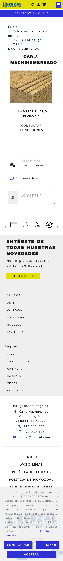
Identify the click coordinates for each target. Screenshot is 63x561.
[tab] (31, 178)
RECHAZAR (47, 545)
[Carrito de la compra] (44, 4)
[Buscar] (33, 4)
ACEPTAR (31, 554)
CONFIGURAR (18, 545)
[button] (38, 4)
